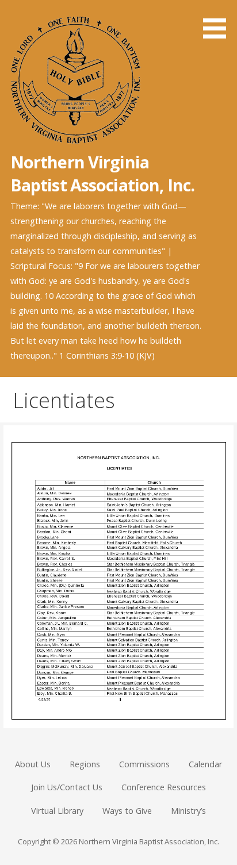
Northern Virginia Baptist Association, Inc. (102, 173)
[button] (218, 21)
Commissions (144, 764)
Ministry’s (188, 810)
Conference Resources (163, 787)
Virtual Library (57, 810)
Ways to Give (127, 810)
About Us (33, 764)
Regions (85, 764)
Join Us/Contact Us (66, 787)
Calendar (205, 764)
